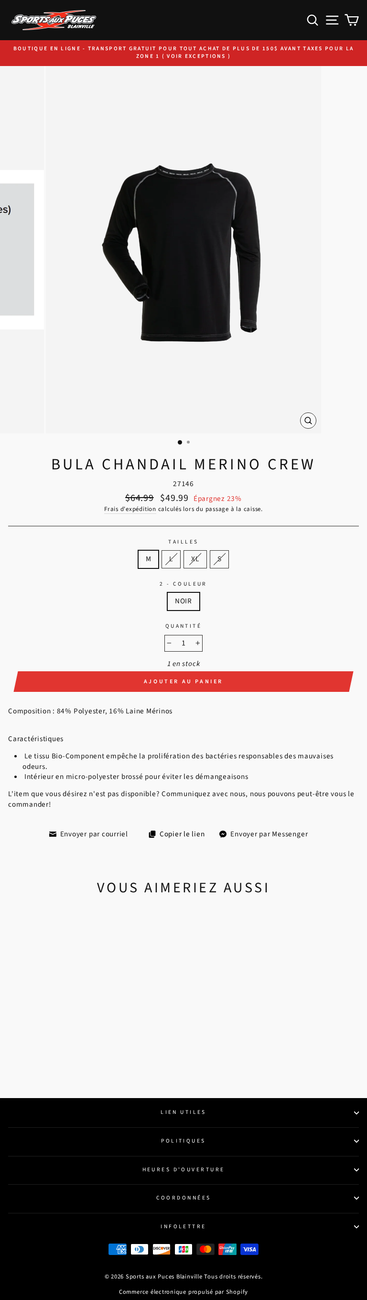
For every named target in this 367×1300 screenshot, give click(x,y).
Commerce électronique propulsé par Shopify (183, 1292)
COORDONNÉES (183, 1198)
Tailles (183, 542)
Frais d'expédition (130, 509)
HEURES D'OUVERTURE (183, 1170)
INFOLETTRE (183, 1226)
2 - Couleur (183, 584)
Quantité (183, 626)
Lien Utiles (183, 1112)
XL (195, 559)
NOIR (183, 601)
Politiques (183, 1141)
